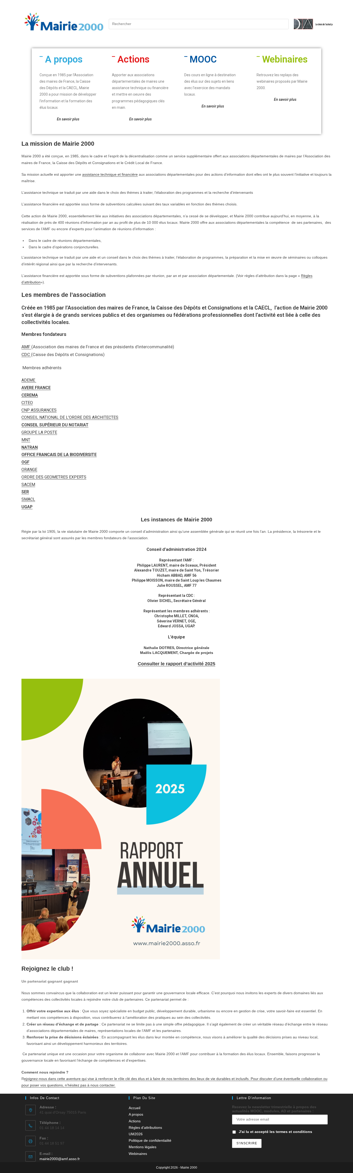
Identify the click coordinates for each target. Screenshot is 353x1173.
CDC (26, 354)
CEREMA (29, 395)
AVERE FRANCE (36, 387)
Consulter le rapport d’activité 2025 (176, 663)
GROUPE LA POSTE (39, 432)
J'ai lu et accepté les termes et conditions (275, 1132)
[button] (68, 59)
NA (24, 447)
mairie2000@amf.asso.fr (60, 1159)
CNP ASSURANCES (39, 410)
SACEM (28, 484)
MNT (25, 439)
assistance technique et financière (110, 174)
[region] (311, 24)
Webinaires (285, 59)
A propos (64, 59)
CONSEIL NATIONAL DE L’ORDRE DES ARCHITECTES (69, 417)
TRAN (32, 447)
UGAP (27, 506)
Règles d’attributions (145, 1127)
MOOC (203, 59)
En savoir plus (213, 106)
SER (25, 491)
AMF (26, 346)
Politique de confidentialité (150, 1140)
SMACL (28, 499)
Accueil (134, 1108)
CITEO (27, 402)
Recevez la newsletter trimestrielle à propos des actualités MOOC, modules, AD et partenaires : (274, 1109)
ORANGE (29, 469)
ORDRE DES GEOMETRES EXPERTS (53, 477)
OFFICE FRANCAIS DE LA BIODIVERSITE (59, 454)
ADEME (28, 380)
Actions (133, 59)
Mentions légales (142, 1147)
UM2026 (136, 1134)
